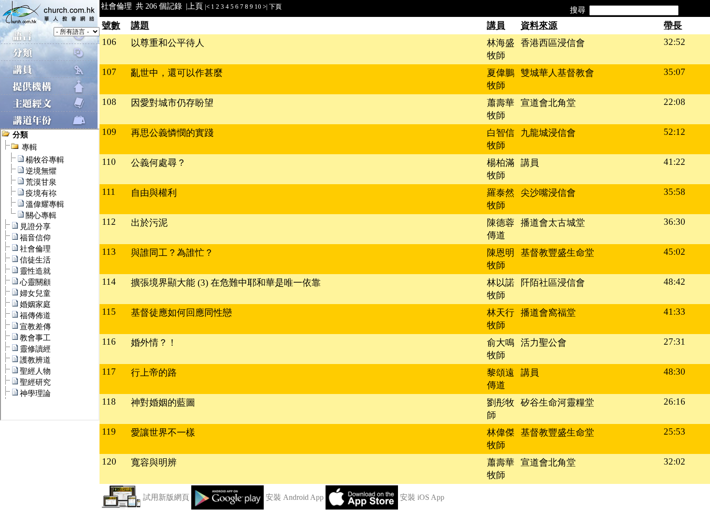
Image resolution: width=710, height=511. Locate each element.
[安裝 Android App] (227, 507)
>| (265, 6)
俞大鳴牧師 (500, 348)
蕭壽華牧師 (500, 109)
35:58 (674, 192)
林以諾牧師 (500, 288)
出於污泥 (149, 223)
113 (109, 252)
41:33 (674, 312)
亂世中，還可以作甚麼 (177, 73)
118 (109, 401)
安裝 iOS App (422, 497)
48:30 (674, 371)
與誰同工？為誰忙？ (172, 253)
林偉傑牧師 (500, 438)
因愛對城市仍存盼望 (172, 103)
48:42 (674, 282)
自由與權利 (154, 193)
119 (109, 431)
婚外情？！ (154, 342)
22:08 (674, 102)
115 (109, 312)
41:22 (674, 162)
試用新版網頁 (166, 497)
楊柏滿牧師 (500, 169)
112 (109, 222)
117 (109, 371)
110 (109, 162)
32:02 (674, 461)
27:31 (674, 341)
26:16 (674, 401)
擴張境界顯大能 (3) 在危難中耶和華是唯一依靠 (226, 282)
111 (108, 192)
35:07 (674, 72)
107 (109, 72)
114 (109, 282)
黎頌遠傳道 (500, 378)
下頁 (275, 6)
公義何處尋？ (158, 163)
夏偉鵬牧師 (500, 79)
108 (109, 102)
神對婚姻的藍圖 (163, 402)
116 (109, 341)
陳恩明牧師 (500, 259)
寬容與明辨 (154, 462)
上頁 (195, 6)
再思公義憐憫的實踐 (172, 133)
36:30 (674, 222)
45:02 (674, 252)
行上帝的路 (154, 372)
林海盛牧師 (500, 49)
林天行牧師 (500, 318)
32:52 (674, 42)
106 (109, 42)
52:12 (674, 132)
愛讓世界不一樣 (163, 432)
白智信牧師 (500, 139)
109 (109, 132)
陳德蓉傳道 (500, 229)
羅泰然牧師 (500, 199)
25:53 (674, 431)
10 (258, 6)
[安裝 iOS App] (362, 507)
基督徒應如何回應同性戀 (181, 312)
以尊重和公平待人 (167, 43)
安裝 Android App (295, 497)
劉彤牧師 (500, 408)
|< (207, 6)
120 (109, 461)
